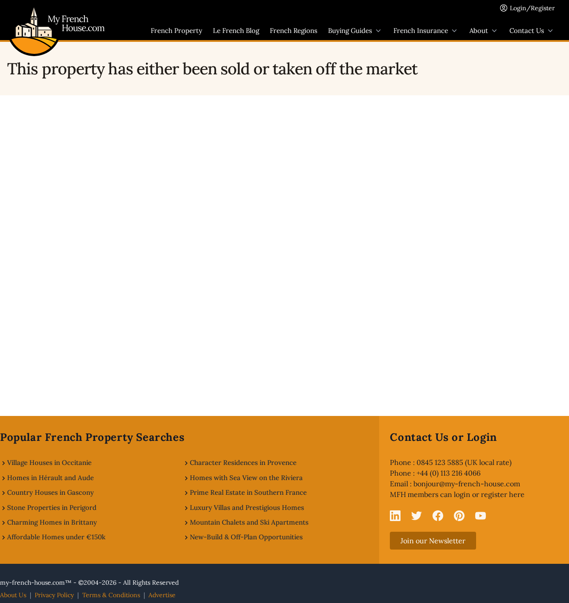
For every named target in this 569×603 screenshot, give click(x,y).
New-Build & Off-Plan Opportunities (246, 537)
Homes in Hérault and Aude (50, 477)
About (478, 30)
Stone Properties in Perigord (51, 507)
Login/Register (532, 8)
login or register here (489, 494)
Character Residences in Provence (243, 462)
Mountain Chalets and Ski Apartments (249, 522)
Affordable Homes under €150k (56, 537)
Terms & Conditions (111, 595)
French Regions (293, 30)
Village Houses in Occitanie (49, 462)
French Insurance (420, 30)
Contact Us (526, 30)
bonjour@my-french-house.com (466, 483)
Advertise (162, 595)
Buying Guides (350, 30)
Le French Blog (236, 30)
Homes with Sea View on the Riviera (246, 477)
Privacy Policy (54, 595)
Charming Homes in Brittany (52, 522)
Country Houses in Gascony (50, 492)
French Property (176, 30)
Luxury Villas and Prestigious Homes (247, 507)
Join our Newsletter (433, 540)
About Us (13, 595)
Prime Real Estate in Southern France (248, 492)
